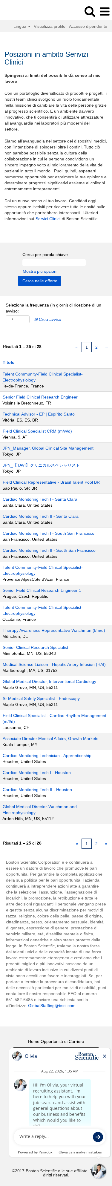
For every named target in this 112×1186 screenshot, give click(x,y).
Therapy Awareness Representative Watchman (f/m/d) (54, 630)
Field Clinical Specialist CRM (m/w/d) (37, 431)
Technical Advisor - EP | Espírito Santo (39, 414)
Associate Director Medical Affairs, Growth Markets (50, 738)
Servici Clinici (48, 218)
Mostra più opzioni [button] (40, 271)
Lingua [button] (20, 26)
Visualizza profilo (49, 26)
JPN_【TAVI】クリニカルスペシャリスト (41, 465)
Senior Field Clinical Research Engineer (40, 397)
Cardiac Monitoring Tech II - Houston (37, 789)
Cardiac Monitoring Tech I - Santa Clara (40, 499)
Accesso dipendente (88, 26)
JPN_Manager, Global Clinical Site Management (48, 448)
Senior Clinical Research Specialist (35, 647)
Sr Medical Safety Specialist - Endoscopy (41, 698)
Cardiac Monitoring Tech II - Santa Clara (41, 516)
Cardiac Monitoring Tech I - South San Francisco (48, 533)
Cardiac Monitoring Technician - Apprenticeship (47, 755)
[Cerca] (89, 11)
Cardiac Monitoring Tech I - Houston (37, 772)
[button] (104, 11)
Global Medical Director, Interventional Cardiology (49, 681)
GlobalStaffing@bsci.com (52, 1005)
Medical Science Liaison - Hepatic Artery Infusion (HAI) (54, 664)
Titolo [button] (9, 362)
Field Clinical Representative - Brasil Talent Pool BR (51, 482)
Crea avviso (49, 319)
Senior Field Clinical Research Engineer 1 (42, 590)
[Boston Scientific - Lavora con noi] (21, 11)
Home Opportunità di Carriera (56, 1041)
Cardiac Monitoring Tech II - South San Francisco (49, 550)
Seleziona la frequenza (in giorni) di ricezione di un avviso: (53, 308)
